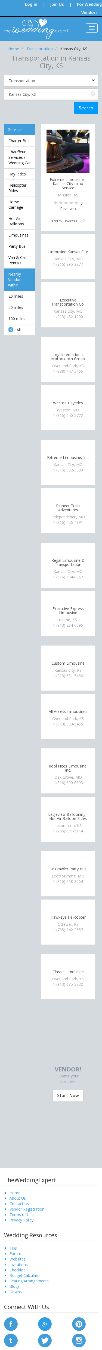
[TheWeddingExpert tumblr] (11, 1339)
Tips (13, 1248)
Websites (18, 1259)
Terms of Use (22, 1214)
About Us (18, 1198)
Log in (31, 4)
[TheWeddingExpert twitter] (45, 1339)
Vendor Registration (27, 1209)
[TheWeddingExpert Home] (33, 26)
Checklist (17, 1270)
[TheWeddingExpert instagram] (79, 1339)
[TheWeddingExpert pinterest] (79, 1323)
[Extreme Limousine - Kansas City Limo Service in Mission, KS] (68, 150)
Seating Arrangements (29, 1280)
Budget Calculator (25, 1275)
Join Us (57, 4)
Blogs (15, 1286)
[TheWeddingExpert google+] (45, 1323)
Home (15, 1192)
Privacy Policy (21, 1220)
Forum (15, 1253)
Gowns (16, 1291)
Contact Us (19, 1203)
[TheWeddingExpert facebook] (11, 1323)
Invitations (19, 1264)
